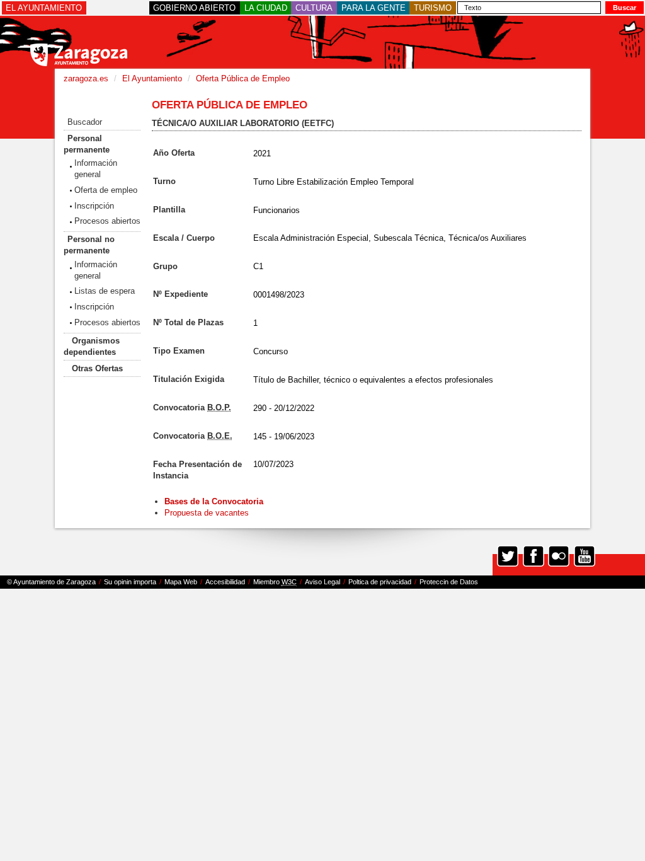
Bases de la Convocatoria (215, 501)
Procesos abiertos (107, 221)
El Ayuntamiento (152, 78)
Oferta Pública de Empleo (243, 78)
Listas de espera (104, 291)
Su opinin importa (130, 582)
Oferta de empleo (105, 190)
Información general (95, 168)
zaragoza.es (86, 78)
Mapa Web (180, 582)
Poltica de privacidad (379, 582)
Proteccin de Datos (449, 582)
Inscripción (94, 206)
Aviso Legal (322, 582)
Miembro (275, 582)
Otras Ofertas (97, 368)
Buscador (84, 122)
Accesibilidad (225, 582)
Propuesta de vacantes (206, 512)
